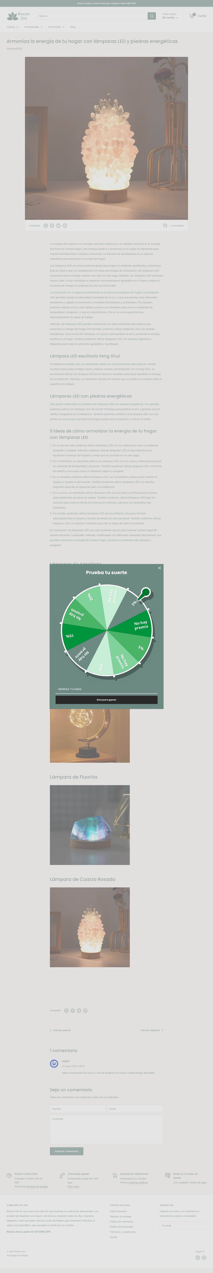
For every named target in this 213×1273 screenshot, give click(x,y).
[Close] (160, 568)
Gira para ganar (106, 699)
